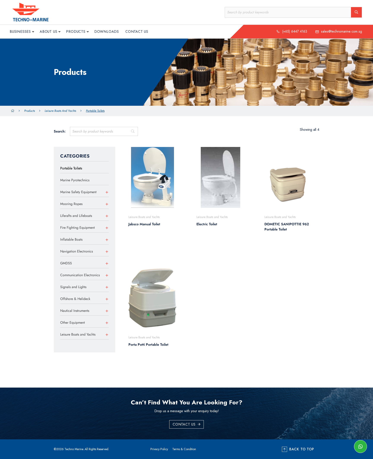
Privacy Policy (159, 449)
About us (48, 31)
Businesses (20, 31)
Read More (150, 249)
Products (75, 31)
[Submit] (133, 131)
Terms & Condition (184, 449)
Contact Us (136, 31)
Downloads (106, 31)
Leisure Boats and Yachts (60, 111)
